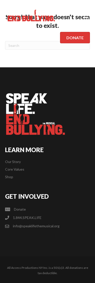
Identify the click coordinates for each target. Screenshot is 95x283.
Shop (9, 177)
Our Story (13, 161)
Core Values (14, 169)
